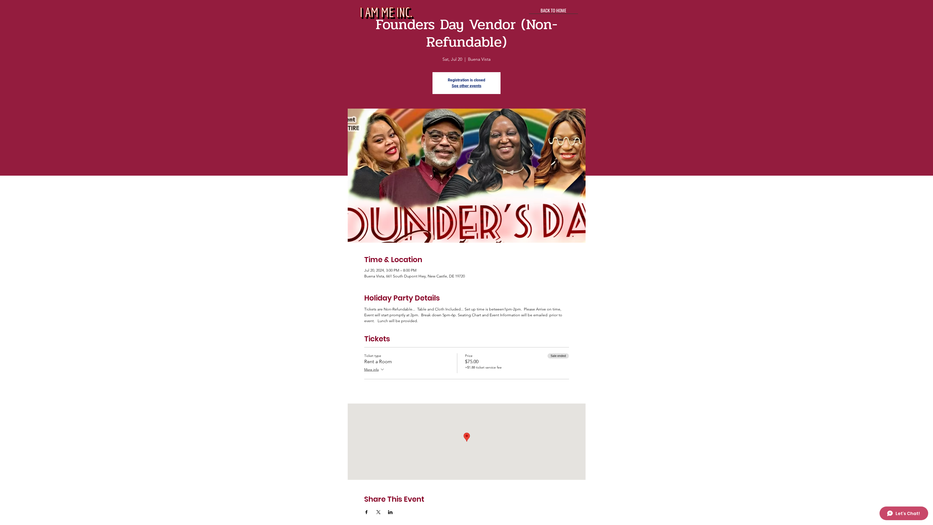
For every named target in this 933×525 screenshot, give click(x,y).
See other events (466, 86)
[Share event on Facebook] (366, 512)
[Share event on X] (378, 512)
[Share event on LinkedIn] (390, 512)
